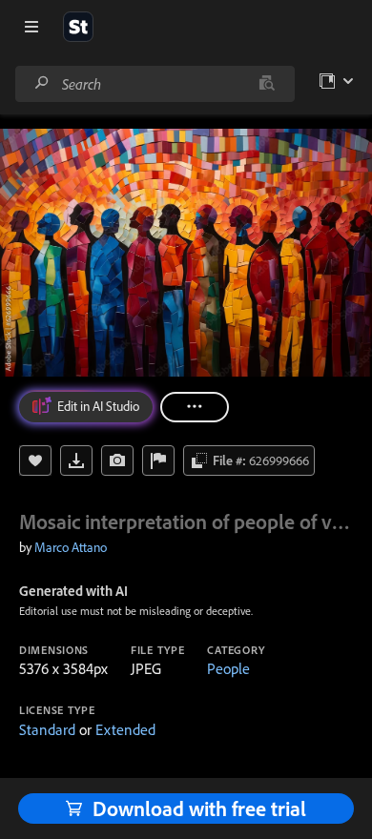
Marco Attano (70, 547)
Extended (125, 729)
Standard (47, 729)
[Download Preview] (76, 460)
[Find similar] (267, 83)
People (228, 668)
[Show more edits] (194, 407)
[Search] (41, 83)
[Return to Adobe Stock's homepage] (78, 26)
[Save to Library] (35, 460)
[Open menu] (31, 26)
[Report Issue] (158, 460)
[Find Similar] (117, 460)
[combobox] (154, 83)
